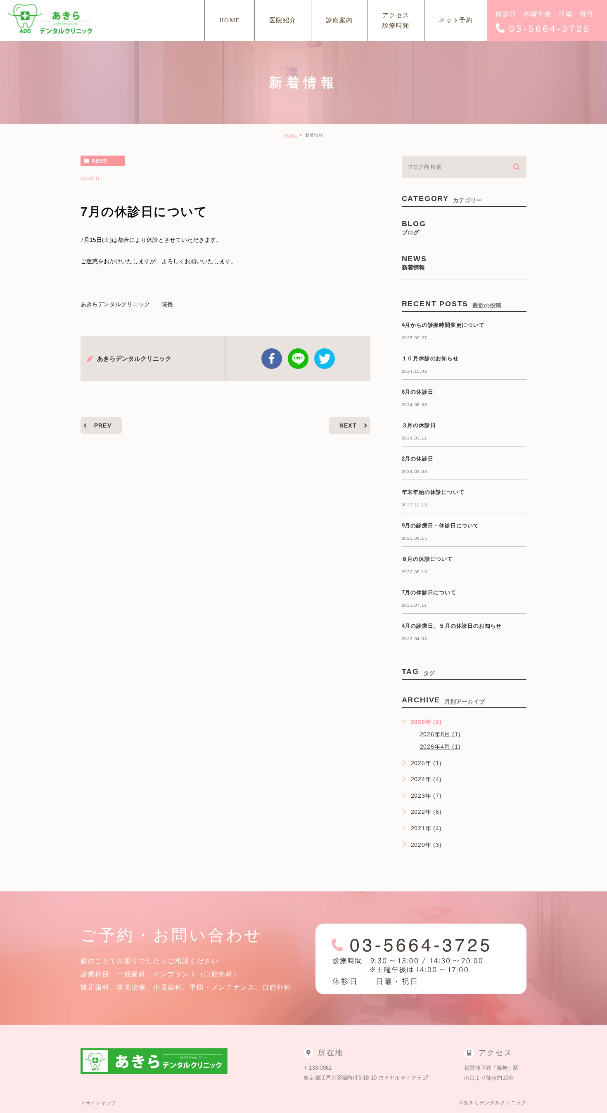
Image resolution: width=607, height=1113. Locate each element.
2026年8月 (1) (440, 734)
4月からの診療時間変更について (443, 325)
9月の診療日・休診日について (440, 525)
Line (298, 358)
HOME (291, 135)
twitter (324, 358)
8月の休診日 (418, 392)
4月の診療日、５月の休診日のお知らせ (452, 626)
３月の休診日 (419, 425)
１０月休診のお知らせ (430, 358)
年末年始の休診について (433, 492)
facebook (271, 358)
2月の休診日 (418, 459)
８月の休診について (427, 559)
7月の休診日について (429, 592)
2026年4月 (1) (440, 746)
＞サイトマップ (98, 1103)
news (99, 161)
